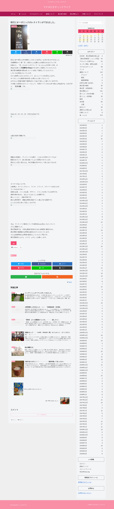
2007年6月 (91, 413)
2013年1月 (91, 243)
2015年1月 (91, 198)
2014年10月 (91, 206)
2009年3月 (91, 357)
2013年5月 (91, 233)
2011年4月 (91, 292)
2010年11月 (91, 305)
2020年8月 (91, 147)
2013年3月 (91, 238)
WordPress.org (85, 472)
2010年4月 (91, 322)
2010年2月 (91, 327)
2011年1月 (91, 300)
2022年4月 (91, 136)
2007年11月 (91, 400)
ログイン (83, 464)
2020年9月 (91, 144)
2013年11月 (91, 219)
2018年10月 (91, 163)
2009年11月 (91, 335)
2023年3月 (91, 128)
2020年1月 (91, 155)
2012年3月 (91, 265)
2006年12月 (91, 429)
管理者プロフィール (84, 482)
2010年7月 (91, 313)
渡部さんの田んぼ (91, 110)
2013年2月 (91, 241)
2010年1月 (91, 330)
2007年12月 (91, 397)
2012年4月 (91, 262)
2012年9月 (91, 254)
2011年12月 (91, 270)
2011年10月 (91, 276)
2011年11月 (91, 273)
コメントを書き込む (42, 414)
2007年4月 (91, 419)
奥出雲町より (91, 91)
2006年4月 (91, 451)
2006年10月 (91, 435)
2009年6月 (91, 349)
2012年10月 (91, 252)
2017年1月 (91, 176)
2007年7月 (91, 410)
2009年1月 (91, 362)
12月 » (86, 45)
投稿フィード (84, 466)
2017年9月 (91, 174)
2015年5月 (91, 190)
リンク (91, 69)
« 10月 (80, 45)
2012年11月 (91, 249)
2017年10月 (91, 171)
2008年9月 (91, 373)
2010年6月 (91, 316)
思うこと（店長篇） (91, 96)
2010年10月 (91, 308)
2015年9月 (91, 184)
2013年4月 (91, 235)
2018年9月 (91, 165)
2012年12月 (91, 246)
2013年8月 (91, 227)
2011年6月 (91, 287)
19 (87, 39)
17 (80, 39)
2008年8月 (91, 375)
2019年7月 (91, 160)
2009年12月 (91, 332)
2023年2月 (91, 130)
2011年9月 (91, 278)
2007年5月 (91, 416)
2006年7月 (91, 443)
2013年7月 (91, 230)
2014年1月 (91, 214)
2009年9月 (91, 340)
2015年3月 (91, 195)
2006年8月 (91, 440)
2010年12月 (91, 303)
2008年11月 (91, 367)
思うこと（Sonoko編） (91, 93)
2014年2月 (91, 211)
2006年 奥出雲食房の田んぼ (91, 56)
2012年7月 (91, 257)
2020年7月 (91, 149)
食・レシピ (91, 115)
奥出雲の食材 (91, 85)
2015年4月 (91, 192)
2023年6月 (91, 125)
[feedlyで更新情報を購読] (26, 277)
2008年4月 (91, 386)
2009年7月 (91, 346)
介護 (92, 104)
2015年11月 (91, 179)
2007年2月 (91, 424)
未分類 (91, 102)
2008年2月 (91, 392)
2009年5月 (91, 351)
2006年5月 (91, 448)
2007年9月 (91, 405)
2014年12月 (91, 200)
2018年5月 (91, 168)
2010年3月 (91, 324)
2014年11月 (91, 203)
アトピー (92, 75)
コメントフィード (85, 469)
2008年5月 (91, 384)
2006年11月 (91, 432)
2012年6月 (91, 260)
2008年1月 (91, 394)
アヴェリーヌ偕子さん (91, 61)
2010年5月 (91, 319)
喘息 (92, 77)
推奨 (91, 99)
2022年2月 (91, 141)
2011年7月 (91, 284)
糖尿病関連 (92, 80)
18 (83, 39)
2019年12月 (91, 157)
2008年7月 (91, 378)
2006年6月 (91, 445)
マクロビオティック (91, 67)
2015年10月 (91, 182)
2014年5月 (91, 208)
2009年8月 (91, 343)
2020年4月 (91, 152)
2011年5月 (91, 289)
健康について (91, 72)
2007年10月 (91, 402)
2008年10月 (91, 370)
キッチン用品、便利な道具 (91, 64)
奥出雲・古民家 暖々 (91, 88)
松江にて (14, 255)
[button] (102, 23)
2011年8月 (91, 281)
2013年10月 (91, 222)
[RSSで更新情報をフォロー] (57, 277)
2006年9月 (91, 437)
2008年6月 (91, 381)
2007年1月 (91, 427)
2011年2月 (91, 297)
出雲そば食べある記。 (91, 83)
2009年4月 (91, 354)
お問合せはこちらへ (84, 493)
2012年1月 (91, 268)
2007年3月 (91, 421)
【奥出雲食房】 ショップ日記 (91, 58)
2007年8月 (91, 408)
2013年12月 (91, 217)
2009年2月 (91, 359)
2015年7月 (91, 187)
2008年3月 (91, 389)
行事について (91, 112)
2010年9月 (91, 311)
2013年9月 (91, 225)
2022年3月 (91, 139)
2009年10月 (91, 338)
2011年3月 (91, 295)
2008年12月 (91, 365)
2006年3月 (91, 454)
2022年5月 (91, 133)
